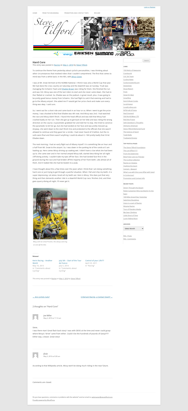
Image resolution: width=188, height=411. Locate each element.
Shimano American (130, 126)
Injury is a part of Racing (132, 203)
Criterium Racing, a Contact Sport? (97, 297)
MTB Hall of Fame (130, 110)
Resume (97, 13)
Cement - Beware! (130, 169)
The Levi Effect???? (130, 150)
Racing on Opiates (130, 163)
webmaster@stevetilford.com (102, 397)
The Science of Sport (131, 132)
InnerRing (127, 98)
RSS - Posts (127, 236)
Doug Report (128, 89)
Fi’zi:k (125, 92)
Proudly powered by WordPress (44, 400)
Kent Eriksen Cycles (130, 101)
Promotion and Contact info (76, 13)
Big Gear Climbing (130, 212)
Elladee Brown (68, 89)
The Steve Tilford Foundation (134, 147)
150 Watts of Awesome (132, 70)
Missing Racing (129, 206)
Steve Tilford (81, 65)
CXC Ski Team (128, 76)
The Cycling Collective (131, 160)
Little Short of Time (130, 215)
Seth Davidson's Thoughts (133, 122)
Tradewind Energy (130, 138)
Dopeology (127, 86)
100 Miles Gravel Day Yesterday (135, 197)
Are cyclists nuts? (41, 297)
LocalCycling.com (129, 107)
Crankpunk (127, 73)
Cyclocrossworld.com (131, 82)
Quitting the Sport (130, 166)
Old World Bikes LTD (131, 116)
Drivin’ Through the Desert (133, 188)
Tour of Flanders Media (132, 209)
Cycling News (128, 79)
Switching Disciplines (131, 200)
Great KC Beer (128, 95)
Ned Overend (128, 113)
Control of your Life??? (94, 260)
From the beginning (50, 13)
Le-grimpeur (128, 104)
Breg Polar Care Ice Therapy (133, 157)
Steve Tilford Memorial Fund (134, 129)
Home (35, 13)
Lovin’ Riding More (130, 218)
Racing (57, 65)
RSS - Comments (129, 239)
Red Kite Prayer (129, 119)
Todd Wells (127, 135)
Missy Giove (76, 76)
